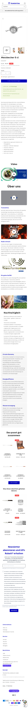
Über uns (5, 627)
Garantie (5, 643)
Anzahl (2, 70)
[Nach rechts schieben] (26, 50)
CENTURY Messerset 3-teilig (20, 532)
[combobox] (14, 6)
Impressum (5, 659)
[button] (2, 3)
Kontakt (5, 639)
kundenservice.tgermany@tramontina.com (13, 676)
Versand (6, 65)
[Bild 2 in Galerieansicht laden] (14, 50)
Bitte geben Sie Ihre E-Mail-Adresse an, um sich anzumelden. (13, 568)
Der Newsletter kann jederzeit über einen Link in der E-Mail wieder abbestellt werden (14, 606)
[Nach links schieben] (1, 50)
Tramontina (15, 705)
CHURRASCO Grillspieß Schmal (20, 475)
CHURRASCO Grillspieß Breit (7, 454)
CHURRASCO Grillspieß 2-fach (7, 475)
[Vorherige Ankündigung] (2, 10)
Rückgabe (5, 645)
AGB (4, 653)
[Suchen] (24, 6)
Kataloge (5, 629)
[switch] (25, 706)
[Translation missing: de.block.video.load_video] (14, 198)
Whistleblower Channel (8, 631)
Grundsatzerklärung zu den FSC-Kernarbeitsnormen (10, 662)
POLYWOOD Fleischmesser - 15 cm (7, 510)
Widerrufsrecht (6, 655)
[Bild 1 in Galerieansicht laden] (6, 50)
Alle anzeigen (14, 482)
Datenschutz (6, 657)
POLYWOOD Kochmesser (7, 532)
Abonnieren (14, 610)
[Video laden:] (14, 174)
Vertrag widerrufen (7, 665)
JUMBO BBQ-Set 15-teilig (20, 454)
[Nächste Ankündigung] (25, 10)
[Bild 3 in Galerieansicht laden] (21, 50)
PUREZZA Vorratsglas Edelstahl (20, 510)
